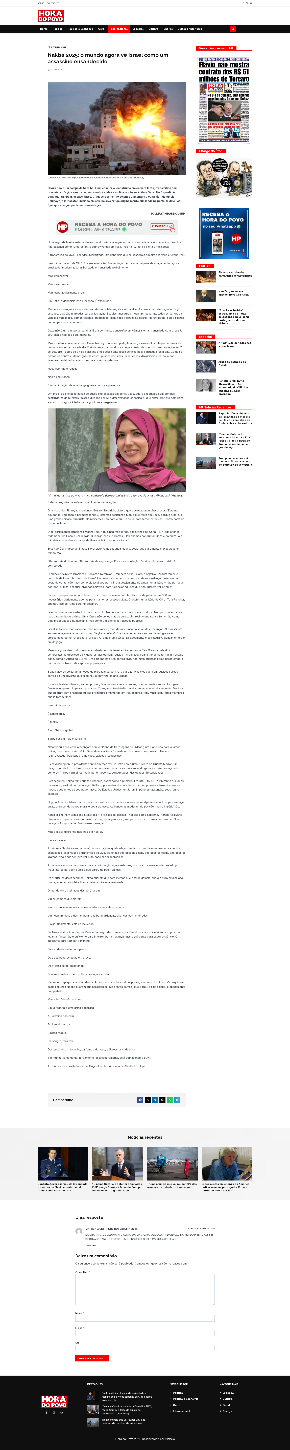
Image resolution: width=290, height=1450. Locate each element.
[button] (233, 29)
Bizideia (170, 1439)
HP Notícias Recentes (215, 407)
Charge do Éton (211, 151)
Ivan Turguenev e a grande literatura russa (234, 293)
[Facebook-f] (243, 3)
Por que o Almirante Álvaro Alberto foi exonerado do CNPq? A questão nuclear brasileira (233, 387)
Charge (168, 28)
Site (77, 1342)
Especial (138, 28)
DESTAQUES (95, 1384)
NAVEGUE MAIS (229, 1384)
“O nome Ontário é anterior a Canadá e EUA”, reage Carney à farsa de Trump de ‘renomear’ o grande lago (235, 441)
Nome (79, 1313)
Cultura (153, 28)
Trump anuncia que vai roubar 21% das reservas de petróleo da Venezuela (235, 461)
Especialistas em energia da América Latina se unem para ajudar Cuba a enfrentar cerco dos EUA (225, 1187)
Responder (90, 1246)
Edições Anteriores (190, 28)
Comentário (82, 1272)
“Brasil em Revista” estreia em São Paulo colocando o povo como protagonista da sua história (234, 317)
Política (58, 28)
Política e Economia (80, 28)
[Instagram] (247, 3)
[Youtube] (251, 3)
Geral (101, 28)
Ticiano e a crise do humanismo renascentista (235, 274)
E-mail (79, 1328)
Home (44, 28)
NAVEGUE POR (179, 1384)
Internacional (119, 28)
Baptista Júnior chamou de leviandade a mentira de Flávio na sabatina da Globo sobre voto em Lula (235, 418)
